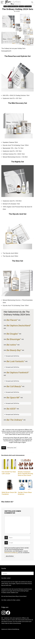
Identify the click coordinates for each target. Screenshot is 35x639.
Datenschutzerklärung (11, 552)
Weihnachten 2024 (11, 447)
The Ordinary (28, 6)
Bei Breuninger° (14, 339)
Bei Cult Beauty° (14, 386)
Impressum (4, 629)
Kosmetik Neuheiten (13, 6)
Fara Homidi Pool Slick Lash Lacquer (9, 472)
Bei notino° (12, 345)
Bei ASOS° (11, 409)
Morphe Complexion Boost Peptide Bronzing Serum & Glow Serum (25, 473)
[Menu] (2, 2)
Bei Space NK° (13, 397)
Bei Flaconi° (12, 320)
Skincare (21, 6)
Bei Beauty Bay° (14, 350)
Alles (5, 6)
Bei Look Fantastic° (16, 361)
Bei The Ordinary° (15, 420)
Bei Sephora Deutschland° (19, 325)
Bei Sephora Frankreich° (18, 372)
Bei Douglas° (12, 334)
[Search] (32, 2)
